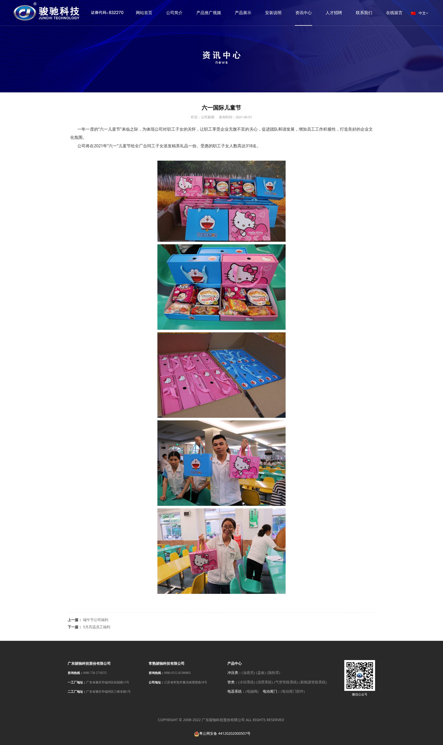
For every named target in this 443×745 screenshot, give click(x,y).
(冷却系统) (246, 682)
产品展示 (243, 13)
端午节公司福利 (95, 619)
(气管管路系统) (286, 682)
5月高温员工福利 (96, 626)
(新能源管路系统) (313, 682)
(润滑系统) (264, 682)
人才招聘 (334, 13)
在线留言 (394, 13)
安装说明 (273, 13)
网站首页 (144, 13)
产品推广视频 (208, 13)
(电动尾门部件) (293, 691)
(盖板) (261, 673)
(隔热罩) (273, 673)
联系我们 (364, 13)
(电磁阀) (252, 691)
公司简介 (174, 13)
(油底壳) (248, 673)
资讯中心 (303, 13)
